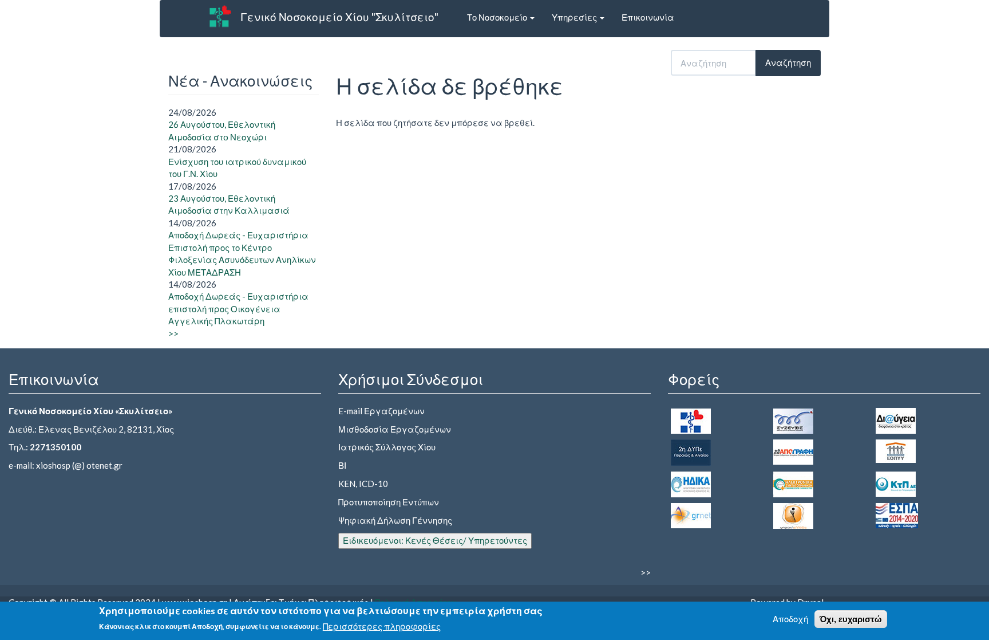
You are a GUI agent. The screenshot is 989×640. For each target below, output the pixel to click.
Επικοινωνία (648, 17)
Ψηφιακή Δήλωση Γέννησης (395, 520)
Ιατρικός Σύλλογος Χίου (387, 447)
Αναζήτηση (788, 62)
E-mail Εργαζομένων (381, 411)
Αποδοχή (790, 619)
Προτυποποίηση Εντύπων (388, 502)
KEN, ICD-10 (363, 483)
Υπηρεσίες (575, 17)
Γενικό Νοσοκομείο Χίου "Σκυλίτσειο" (339, 16)
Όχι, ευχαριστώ (851, 619)
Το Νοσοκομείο (498, 17)
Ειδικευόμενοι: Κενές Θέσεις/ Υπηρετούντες (435, 540)
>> (173, 333)
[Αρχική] (220, 16)
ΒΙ (342, 465)
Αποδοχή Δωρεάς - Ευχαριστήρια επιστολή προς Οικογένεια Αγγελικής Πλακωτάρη (238, 308)
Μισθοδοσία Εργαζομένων (394, 429)
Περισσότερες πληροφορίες (382, 626)
